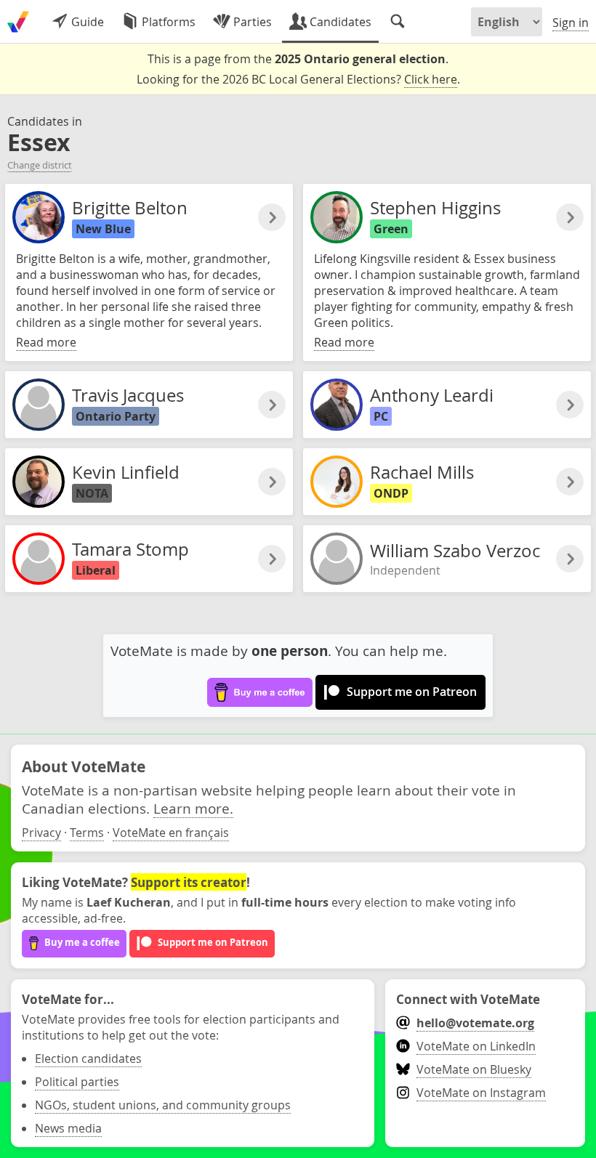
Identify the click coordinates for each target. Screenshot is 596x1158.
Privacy (41, 833)
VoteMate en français (171, 833)
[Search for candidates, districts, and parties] (398, 22)
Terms (87, 833)
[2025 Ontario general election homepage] (18, 21)
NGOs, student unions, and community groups (163, 1105)
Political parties (77, 1082)
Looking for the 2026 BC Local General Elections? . (298, 79)
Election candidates (88, 1058)
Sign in (570, 23)
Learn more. (193, 808)
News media (68, 1128)
